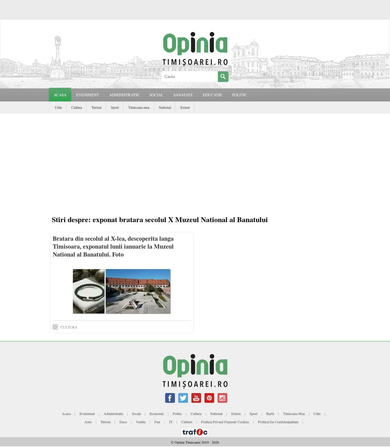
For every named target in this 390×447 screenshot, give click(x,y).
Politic (177, 413)
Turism (96, 107)
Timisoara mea (138, 107)
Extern (185, 107)
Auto (88, 421)
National (165, 107)
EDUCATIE (212, 95)
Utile (58, 107)
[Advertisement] (196, 165)
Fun (157, 421)
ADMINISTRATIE (124, 95)
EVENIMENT (87, 95)
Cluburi (186, 421)
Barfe (270, 413)
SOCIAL (156, 95)
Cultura (76, 107)
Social (136, 413)
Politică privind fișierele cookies (225, 421)
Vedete (141, 421)
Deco (123, 421)
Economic (157, 413)
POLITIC (239, 95)
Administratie (113, 413)
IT (170, 421)
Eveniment (87, 413)
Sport (115, 107)
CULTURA (68, 327)
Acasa (60, 95)
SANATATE (183, 95)
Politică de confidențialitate (278, 421)
